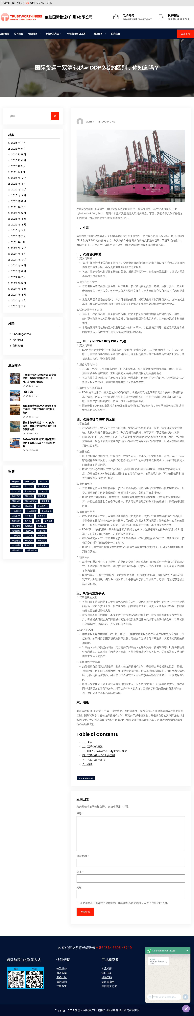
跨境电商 (29, 540)
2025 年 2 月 (18, 236)
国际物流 (16, 501)
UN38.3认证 (29, 481)
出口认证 (16, 491)
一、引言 (87, 742)
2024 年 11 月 (18, 254)
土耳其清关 (32, 511)
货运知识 (18, 345)
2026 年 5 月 (18, 154)
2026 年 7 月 (18, 143)
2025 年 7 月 (18, 207)
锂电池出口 (43, 545)
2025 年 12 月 (19, 178)
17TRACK (62, 986)
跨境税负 (42, 540)
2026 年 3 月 (18, 166)
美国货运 (42, 530)
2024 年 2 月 (18, 306)
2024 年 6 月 (18, 283)
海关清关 (16, 520)
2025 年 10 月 (19, 189)
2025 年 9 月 (18, 195)
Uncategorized (22, 334)
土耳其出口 (17, 511)
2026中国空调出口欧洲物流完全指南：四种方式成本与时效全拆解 (39, 443)
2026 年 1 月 (18, 172)
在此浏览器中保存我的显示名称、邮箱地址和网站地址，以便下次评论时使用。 (124, 903)
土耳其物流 (47, 511)
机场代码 (107, 977)
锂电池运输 (32, 550)
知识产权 (29, 530)
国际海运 (42, 496)
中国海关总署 (109, 986)
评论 (80, 813)
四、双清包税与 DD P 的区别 (98, 755)
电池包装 (29, 525)
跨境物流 (16, 540)
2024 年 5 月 (18, 289)
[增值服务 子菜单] (105, 34)
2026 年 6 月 (18, 148)
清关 (38, 520)
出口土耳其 (43, 486)
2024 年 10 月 (19, 259)
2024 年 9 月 (18, 265)
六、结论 (87, 764)
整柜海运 (29, 515)
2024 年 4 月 (18, 294)
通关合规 (29, 545)
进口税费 (16, 545)
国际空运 (46, 501)
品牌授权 (16, 496)
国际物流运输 (31, 501)
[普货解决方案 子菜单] (61, 34)
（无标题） (28, 391)
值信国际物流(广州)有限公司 (69, 17)
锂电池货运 (17, 550)
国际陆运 (29, 506)
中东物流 (16, 486)
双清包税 (44, 491)
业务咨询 (185, 33)
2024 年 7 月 (18, 277)
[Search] (55, 116)
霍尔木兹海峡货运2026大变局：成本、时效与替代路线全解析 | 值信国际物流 (40, 426)
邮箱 (80, 871)
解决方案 (62, 973)
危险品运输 (30, 491)
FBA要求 (15, 481)
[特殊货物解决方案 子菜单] (87, 34)
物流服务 (62, 968)
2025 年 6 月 (18, 213)
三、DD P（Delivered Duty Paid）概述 (104, 751)
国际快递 (29, 496)
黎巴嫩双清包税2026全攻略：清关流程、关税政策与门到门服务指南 (39, 409)
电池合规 (42, 525)
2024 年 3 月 (18, 300)
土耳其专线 (43, 506)
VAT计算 (43, 481)
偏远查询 (62, 982)
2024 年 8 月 (18, 271)
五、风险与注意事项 (93, 760)
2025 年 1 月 (18, 242)
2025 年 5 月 (18, 218)
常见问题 (107, 968)
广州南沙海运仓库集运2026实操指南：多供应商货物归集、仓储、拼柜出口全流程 (39, 378)
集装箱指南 (108, 982)
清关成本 (49, 520)
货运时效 (29, 535)
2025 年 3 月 (18, 230)
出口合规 (29, 486)
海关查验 (42, 515)
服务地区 (62, 977)
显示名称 (83, 856)
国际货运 (16, 506)
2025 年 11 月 (18, 183)
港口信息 (107, 973)
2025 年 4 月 (18, 224)
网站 (79, 887)
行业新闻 (18, 340)
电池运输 (16, 530)
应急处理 (16, 515)
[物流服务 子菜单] (39, 34)
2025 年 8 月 (18, 201)
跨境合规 (42, 535)
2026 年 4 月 (18, 160)
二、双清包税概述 (92, 746)
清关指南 (16, 525)
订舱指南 (16, 535)
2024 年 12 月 (19, 248)
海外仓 (28, 520)
